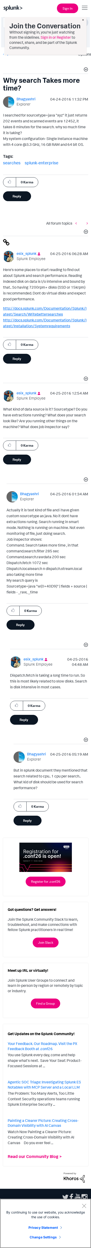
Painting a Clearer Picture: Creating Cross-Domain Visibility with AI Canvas (43, 1123)
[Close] (84, 1205)
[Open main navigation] (85, 8)
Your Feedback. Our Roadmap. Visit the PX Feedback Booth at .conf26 (42, 1046)
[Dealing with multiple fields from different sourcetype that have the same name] (86, 223)
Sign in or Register (56, 37)
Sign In (68, 8)
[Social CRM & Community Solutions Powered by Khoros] (74, 1177)
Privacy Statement (43, 1227)
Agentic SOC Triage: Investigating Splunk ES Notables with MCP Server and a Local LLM (44, 1085)
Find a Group (45, 1003)
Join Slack (45, 942)
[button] (85, 70)
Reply (17, 196)
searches (12, 162)
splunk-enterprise (41, 162)
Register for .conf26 (45, 881)
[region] (45, 1223)
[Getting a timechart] (77, 223)
